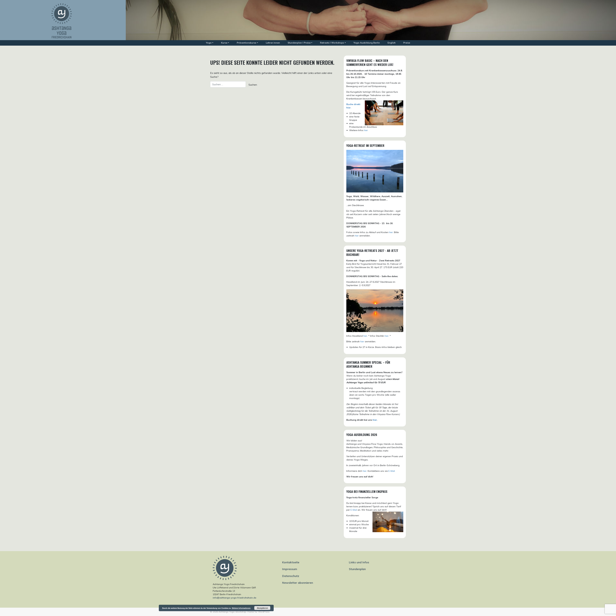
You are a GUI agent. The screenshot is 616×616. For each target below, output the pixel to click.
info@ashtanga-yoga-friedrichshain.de (234, 597)
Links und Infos (359, 562)
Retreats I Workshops (332, 42)
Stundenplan (357, 569)
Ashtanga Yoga (226, 611)
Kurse (224, 42)
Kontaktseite (290, 562)
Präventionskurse (246, 42)
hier (366, 130)
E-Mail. (391, 471)
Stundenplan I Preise (299, 42)
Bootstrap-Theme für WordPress (253, 611)
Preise (406, 42)
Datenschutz (290, 576)
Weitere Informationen (241, 608)
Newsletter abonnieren (297, 582)
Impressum (289, 569)
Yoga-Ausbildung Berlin (367, 42)
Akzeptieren (262, 608)
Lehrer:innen (273, 42)
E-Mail (354, 509)
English (392, 42)
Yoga (208, 42)
